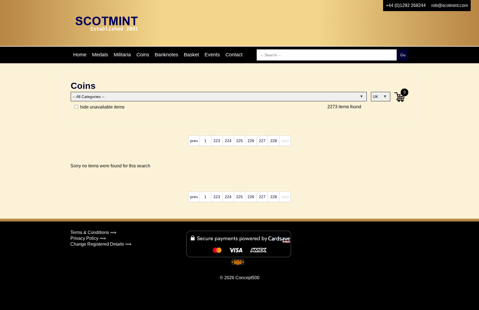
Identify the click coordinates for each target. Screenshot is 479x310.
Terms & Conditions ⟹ (93, 232)
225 (239, 140)
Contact (234, 54)
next (285, 140)
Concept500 (247, 277)
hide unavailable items (101, 107)
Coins (142, 54)
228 (273, 140)
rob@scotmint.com (449, 5)
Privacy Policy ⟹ (88, 238)
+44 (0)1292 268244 (406, 5)
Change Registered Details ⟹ (100, 244)
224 (228, 140)
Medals (100, 54)
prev (194, 140)
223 (216, 140)
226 (251, 140)
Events (212, 54)
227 (262, 140)
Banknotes (166, 54)
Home (79, 54)
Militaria (122, 54)
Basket (191, 54)
